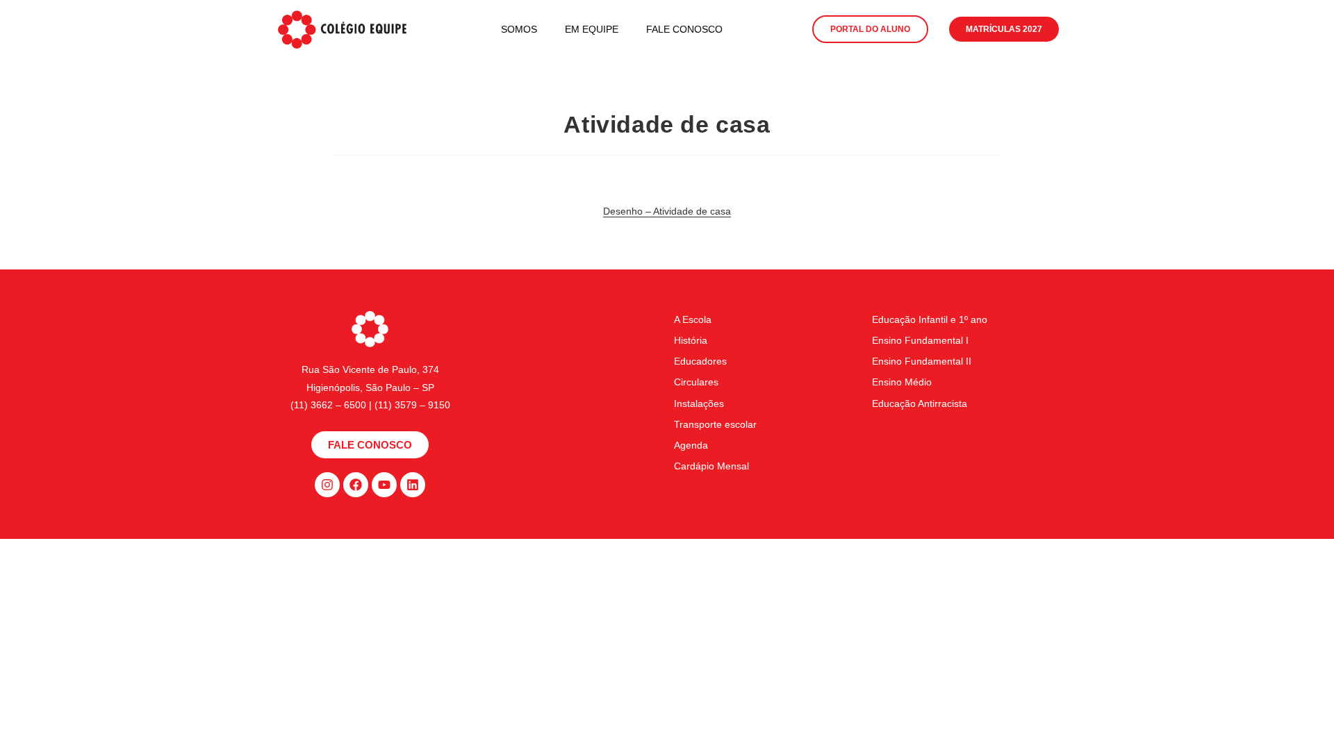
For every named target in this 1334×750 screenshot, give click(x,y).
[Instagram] (327, 484)
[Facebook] (355, 484)
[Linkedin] (412, 484)
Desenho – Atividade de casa (667, 211)
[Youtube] (384, 484)
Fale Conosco (684, 29)
